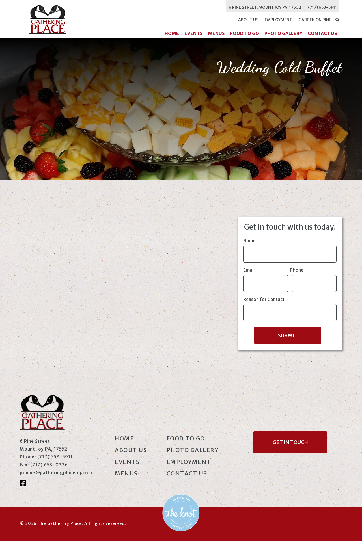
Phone (296, 270)
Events (193, 33)
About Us (248, 19)
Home (172, 33)
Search (337, 20)
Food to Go (244, 33)
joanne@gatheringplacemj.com (56, 472)
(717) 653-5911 (322, 7)
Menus (216, 33)
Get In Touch (290, 442)
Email (249, 270)
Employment (278, 19)
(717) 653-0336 (49, 465)
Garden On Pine (315, 19)
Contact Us (322, 33)
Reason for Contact (264, 299)
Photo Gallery (283, 33)
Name (249, 240)
